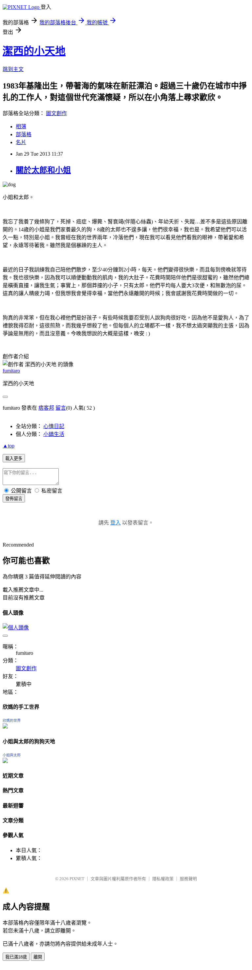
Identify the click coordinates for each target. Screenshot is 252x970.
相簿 (21, 126)
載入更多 (13, 458)
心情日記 (53, 426)
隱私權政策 (163, 878)
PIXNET (77, 878)
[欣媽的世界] (5, 726)
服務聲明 (188, 878)
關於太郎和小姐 (43, 170)
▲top (8, 445)
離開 (37, 957)
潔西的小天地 (34, 51)
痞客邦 (46, 408)
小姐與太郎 (12, 755)
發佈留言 (13, 498)
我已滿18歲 (16, 957)
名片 (21, 142)
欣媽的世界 (12, 721)
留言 (60, 408)
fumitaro (11, 370)
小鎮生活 (53, 434)
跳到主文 (13, 69)
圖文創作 (56, 113)
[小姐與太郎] (5, 761)
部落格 (24, 134)
